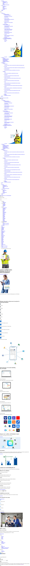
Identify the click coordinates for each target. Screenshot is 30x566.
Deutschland (2, 232)
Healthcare (5, 94)
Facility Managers (5, 146)
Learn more (1, 436)
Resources (2, 184)
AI (1, 96)
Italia (3, 211)
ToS (1, 545)
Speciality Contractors (5, 60)
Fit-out (5, 180)
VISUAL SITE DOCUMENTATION (7, 38)
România (2, 239)
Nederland (2, 236)
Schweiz (4, 216)
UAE (2, 246)
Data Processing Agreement (4, 548)
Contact (4, 9)
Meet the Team (4, 6)
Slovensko (2, 241)
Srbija (3, 217)
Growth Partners (5, 8)
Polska (3, 215)
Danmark (4, 208)
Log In (6, 195)
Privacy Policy (3, 546)
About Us (4, 189)
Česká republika (5, 207)
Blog (3, 3)
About (2, 5)
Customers (2, 57)
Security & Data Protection (6, 4)
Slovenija (4, 218)
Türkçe (4, 220)
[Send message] (7, 560)
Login (2, 10)
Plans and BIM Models (8, 26)
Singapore (4, 205)
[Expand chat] (0, 559)
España (4, 209)
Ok (0, 565)
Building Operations (9, 19)
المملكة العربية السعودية (6, 223)
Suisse (3, 219)
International (2, 225)
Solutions (4, 13)
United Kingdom (5, 221)
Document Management (8, 29)
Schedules (9, 35)
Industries (2, 62)
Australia (4, 203)
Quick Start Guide (5, 1)
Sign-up (4, 195)
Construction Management (8, 16)
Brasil (2, 226)
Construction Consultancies (6, 61)
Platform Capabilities (5, 24)
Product (2, 99)
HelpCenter (2, 543)
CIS (3, 206)
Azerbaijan (4, 204)
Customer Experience (5, 186)
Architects (4, 148)
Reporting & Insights (8, 32)
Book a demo (1, 195)
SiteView (5, 48)
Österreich (2, 237)
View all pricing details (2, 489)
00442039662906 (9, 195)
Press (3, 7)
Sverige (2, 243)
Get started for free (2, 274)
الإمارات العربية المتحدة (6, 224)
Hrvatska (2, 234)
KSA (3, 222)
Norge (3, 213)
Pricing (2, 182)
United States (4, 202)
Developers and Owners (6, 59)
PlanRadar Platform (6, 14)
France (3, 210)
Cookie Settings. (22, 564)
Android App (3, 551)
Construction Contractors (6, 58)
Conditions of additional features (5, 547)
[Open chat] (0, 561)
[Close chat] (2, 559)
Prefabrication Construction (7, 95)
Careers (4, 191)
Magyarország (4, 212)
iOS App (2, 550)
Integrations (5, 37)
